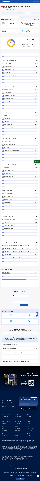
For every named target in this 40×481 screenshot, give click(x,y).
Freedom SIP (17, 418)
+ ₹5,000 (24, 298)
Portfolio (27, 12)
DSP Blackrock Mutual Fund (19, 457)
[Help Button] (38, 476)
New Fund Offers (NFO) (19, 419)
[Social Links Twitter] (8, 406)
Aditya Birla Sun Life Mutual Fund (16, 456)
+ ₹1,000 (14, 298)
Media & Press (29, 418)
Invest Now (20, 478)
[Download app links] (23, 381)
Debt (4, 9)
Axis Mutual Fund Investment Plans (8, 458)
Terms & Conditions (30, 428)
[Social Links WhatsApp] (15, 406)
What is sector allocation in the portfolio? (10, 344)
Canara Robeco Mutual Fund (28, 456)
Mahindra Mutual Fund (6, 455)
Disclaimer (29, 433)
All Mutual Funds (5, 419)
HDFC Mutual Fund (5, 456)
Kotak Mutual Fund (23, 459)
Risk (20, 12)
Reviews (16, 435)
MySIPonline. (19, 468)
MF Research (4, 430)
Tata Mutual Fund (16, 459)
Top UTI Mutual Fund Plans (7, 459)
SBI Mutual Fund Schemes (7, 460)
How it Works (17, 433)
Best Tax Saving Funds (6, 421)
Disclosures (29, 435)
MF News (4, 433)
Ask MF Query (29, 419)
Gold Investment (18, 421)
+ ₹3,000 (19, 298)
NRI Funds (4, 423)
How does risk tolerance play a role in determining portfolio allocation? (16, 361)
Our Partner (29, 416)
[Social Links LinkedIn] (5, 406)
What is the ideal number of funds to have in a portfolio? (13, 352)
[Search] (34, 1)
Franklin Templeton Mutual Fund (21, 458)
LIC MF (12, 457)
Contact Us (29, 421)
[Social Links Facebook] (3, 406)
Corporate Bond (9, 9)
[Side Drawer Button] (38, 1)
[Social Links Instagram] (13, 406)
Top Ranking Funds (5, 416)
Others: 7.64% (29, 16)
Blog (3, 428)
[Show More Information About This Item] (10, 19)
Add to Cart (16, 304)
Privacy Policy (29, 430)
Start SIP (24, 304)
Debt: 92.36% (10, 16)
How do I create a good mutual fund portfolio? (11, 348)
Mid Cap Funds (12, 465)
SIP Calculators (17, 428)
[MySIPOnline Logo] (5, 1)
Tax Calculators (17, 430)
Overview (4, 12)
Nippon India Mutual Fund (17, 460)
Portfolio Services (18, 423)
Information (36, 12)
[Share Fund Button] (38, 7)
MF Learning (4, 435)
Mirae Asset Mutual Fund (26, 455)
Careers (28, 423)
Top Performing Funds (6, 418)
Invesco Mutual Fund (6, 457)
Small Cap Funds (5, 465)
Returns (12, 12)
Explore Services (23, 403)
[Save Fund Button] (35, 7)
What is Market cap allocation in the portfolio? (11, 333)
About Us (28, 414)
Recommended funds (6, 414)
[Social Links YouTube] (10, 406)
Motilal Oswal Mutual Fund (16, 455)
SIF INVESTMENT (18, 416)
